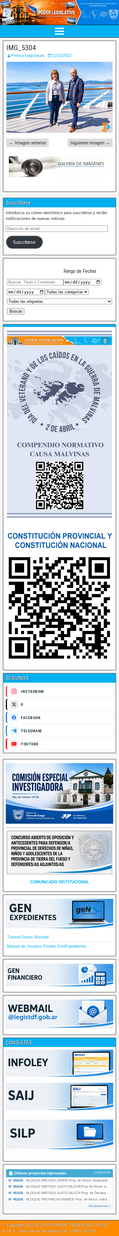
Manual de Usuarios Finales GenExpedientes (47, 946)
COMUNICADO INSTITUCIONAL (59, 882)
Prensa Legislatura (27, 55)
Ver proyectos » (99, 1206)
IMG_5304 (21, 47)
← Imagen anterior (27, 142)
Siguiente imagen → (90, 142)
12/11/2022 (61, 55)
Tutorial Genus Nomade (28, 937)
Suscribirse (24, 242)
